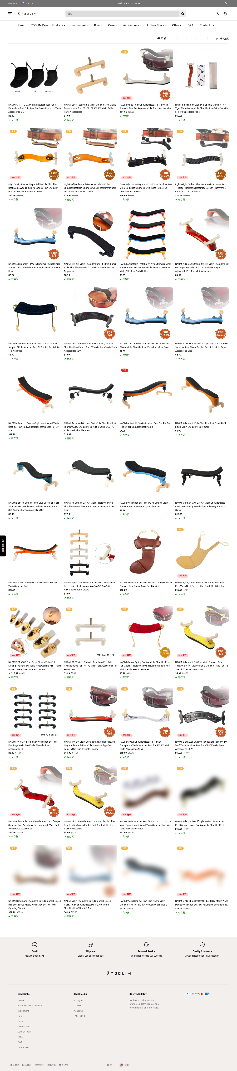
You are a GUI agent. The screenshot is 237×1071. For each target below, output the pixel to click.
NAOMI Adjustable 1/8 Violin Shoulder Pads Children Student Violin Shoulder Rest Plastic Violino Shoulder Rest (34, 268)
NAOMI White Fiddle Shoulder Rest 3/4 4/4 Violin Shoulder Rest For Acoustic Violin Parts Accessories (145, 106)
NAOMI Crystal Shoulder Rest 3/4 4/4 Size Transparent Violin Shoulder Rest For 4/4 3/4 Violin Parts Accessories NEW (145, 745)
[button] (10, 14)
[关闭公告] (226, 3)
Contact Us (207, 25)
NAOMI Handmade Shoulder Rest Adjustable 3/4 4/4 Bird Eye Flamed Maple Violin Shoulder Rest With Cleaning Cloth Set (34, 905)
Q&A (190, 25)
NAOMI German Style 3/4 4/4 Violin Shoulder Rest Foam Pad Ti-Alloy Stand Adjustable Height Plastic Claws (200, 506)
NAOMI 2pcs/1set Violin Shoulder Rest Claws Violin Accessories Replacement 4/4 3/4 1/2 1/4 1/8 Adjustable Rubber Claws (89, 586)
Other (176, 25)
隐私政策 (26, 1065)
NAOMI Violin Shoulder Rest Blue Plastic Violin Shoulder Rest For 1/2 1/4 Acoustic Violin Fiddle (143, 903)
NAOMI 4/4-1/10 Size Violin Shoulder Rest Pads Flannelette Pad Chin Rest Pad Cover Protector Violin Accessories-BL (34, 108)
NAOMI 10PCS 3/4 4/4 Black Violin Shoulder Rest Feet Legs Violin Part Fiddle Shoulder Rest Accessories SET (32, 745)
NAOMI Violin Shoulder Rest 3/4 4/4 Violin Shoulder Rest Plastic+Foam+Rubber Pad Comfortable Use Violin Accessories (89, 825)
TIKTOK (77, 1005)
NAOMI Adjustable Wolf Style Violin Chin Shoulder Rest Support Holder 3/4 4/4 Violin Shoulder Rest (199, 823)
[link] (202, 994)
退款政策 (51, 1065)
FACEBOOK (79, 1016)
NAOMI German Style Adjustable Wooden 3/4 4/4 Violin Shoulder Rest (32, 584)
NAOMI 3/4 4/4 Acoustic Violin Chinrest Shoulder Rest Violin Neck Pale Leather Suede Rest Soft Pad (200, 584)
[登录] (217, 13)
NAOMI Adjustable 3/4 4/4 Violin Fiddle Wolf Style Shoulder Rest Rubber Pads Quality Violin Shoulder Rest (89, 506)
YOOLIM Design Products (47, 25)
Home (21, 25)
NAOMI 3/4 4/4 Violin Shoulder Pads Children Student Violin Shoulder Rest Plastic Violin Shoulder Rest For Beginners (90, 268)
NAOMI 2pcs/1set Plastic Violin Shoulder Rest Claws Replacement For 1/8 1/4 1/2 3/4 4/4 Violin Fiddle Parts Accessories (90, 108)
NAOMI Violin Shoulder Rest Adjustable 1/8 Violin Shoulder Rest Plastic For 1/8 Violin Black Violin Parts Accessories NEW (90, 347)
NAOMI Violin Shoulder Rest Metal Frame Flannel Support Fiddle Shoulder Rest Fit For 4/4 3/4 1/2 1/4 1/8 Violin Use (34, 347)
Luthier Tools (155, 25)
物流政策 (63, 1065)
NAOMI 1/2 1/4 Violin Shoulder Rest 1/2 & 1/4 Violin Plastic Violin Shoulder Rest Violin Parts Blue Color (145, 345)
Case (111, 25)
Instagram (79, 1000)
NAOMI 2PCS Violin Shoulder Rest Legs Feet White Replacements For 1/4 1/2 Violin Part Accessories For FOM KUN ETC (90, 666)
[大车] (225, 13)
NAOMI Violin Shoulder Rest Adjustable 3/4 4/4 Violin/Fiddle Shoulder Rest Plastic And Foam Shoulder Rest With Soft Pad (87, 905)
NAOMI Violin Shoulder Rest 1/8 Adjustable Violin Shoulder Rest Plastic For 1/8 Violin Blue (144, 504)
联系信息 (14, 1065)
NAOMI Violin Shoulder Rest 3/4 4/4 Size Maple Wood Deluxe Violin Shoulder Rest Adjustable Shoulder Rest (201, 903)
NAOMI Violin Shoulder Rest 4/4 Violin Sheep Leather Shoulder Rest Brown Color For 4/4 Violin (146, 584)
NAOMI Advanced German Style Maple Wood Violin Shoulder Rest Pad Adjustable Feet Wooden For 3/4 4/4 (33, 427)
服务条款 (39, 1065)
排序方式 (224, 38)
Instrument (79, 25)
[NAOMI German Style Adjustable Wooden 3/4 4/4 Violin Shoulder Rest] (35, 552)
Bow (97, 25)
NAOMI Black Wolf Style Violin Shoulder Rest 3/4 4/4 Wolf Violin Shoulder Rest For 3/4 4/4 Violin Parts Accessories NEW (201, 745)
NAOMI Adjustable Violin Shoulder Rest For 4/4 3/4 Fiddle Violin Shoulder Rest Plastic (145, 425)
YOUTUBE (78, 1011)
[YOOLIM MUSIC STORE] (27, 14)
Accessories (131, 25)
